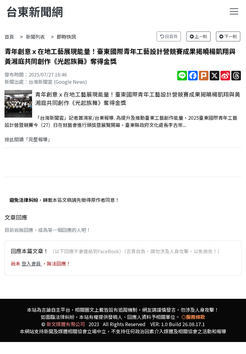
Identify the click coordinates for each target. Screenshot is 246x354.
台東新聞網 (34, 11)
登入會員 (32, 263)
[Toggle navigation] (234, 11)
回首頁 (171, 36)
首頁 (9, 36)
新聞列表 (35, 36)
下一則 (230, 36)
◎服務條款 (193, 316)
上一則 (200, 36)
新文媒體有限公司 (65, 324)
